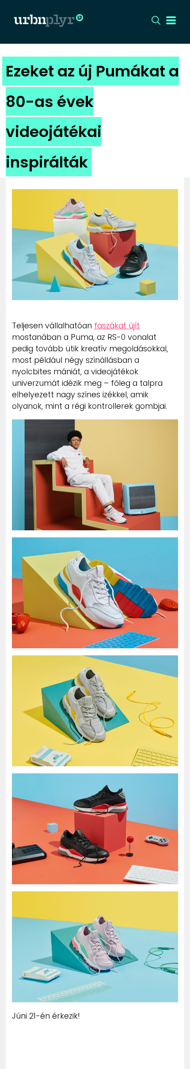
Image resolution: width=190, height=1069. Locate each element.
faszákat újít (117, 325)
